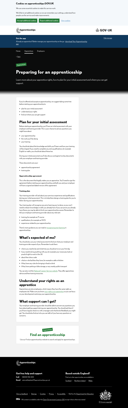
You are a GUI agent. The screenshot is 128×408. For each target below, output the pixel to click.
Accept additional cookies (26, 20)
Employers (41, 51)
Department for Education (85, 394)
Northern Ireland (80, 381)
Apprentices (28, 51)
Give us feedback (22, 394)
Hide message (108, 38)
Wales (90, 381)
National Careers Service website (46, 271)
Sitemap (34, 394)
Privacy (51, 394)
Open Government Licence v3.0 (53, 399)
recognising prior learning (56, 228)
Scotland (68, 381)
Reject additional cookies (49, 20)
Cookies (43, 394)
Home (18, 51)
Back (18, 57)
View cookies (65, 20)
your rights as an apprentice (54, 291)
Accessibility (61, 394)
